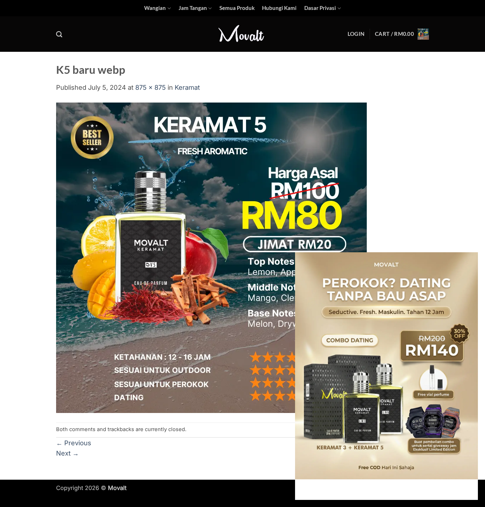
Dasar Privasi (320, 8)
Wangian (155, 8)
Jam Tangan (193, 8)
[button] (356, 34)
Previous (73, 443)
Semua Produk (237, 8)
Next (67, 453)
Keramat (187, 87)
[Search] (59, 34)
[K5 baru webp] (211, 257)
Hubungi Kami (279, 8)
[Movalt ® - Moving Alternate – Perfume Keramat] (242, 34)
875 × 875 (150, 87)
